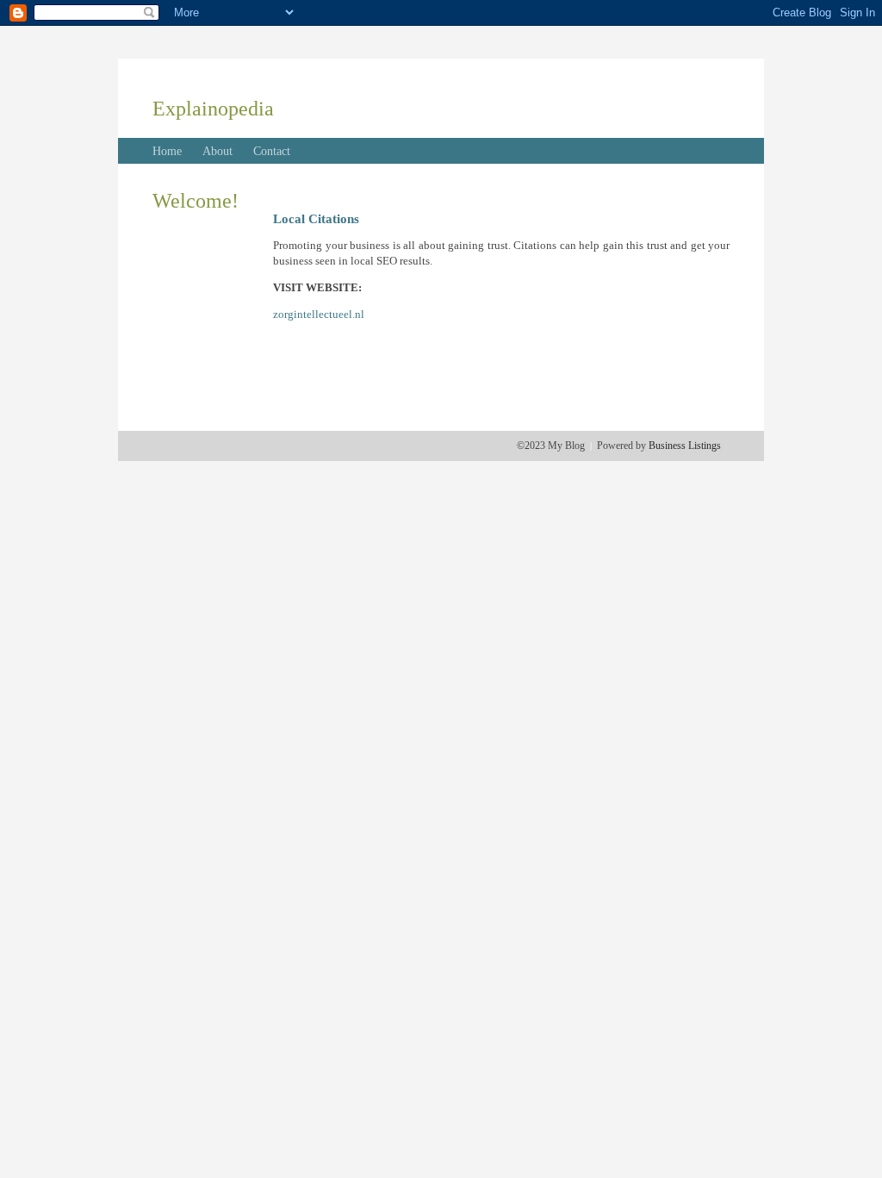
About (217, 151)
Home (167, 151)
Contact (271, 151)
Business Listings (685, 445)
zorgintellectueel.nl (318, 314)
